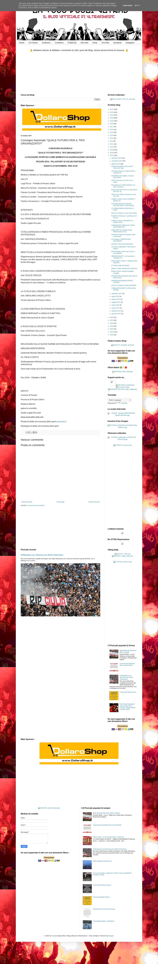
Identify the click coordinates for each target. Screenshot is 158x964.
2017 (112, 127)
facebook (117, 43)
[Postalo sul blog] (29, 432)
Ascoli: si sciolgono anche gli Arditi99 (123, 285)
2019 (112, 121)
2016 (112, 129)
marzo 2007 (116, 308)
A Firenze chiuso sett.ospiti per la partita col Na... (122, 221)
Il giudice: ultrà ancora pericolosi (122, 244)
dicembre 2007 (117, 158)
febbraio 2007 (116, 311)
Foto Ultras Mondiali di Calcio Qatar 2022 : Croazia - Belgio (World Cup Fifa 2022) (127, 706)
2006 (112, 317)
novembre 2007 (117, 161)
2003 (112, 326)
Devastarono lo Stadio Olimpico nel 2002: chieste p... (123, 186)
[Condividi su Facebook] (34, 432)
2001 (112, 332)
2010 (112, 147)
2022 (112, 112)
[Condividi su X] (31, 432)
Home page (60, 502)
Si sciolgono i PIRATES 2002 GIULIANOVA (121, 240)
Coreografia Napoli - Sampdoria (103, 921)
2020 (112, 118)
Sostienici (46, 43)
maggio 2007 (116, 302)
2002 (112, 329)
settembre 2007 (117, 293)
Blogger (111, 936)
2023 (112, 109)
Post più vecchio (94, 502)
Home (21, 43)
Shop (94, 43)
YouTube (105, 43)
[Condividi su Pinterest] (36, 432)
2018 (112, 124)
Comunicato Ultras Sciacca (102, 885)
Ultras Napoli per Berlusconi (102, 861)
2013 (112, 138)
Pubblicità (72, 43)
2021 (112, 115)
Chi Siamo (33, 43)
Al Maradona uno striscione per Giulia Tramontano (42, 555)
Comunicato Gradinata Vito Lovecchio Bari (127, 664)
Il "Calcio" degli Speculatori (120, 265)
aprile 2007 (116, 305)
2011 (112, 144)
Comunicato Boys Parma (128, 692)
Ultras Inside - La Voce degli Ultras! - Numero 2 (108, 837)
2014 (112, 135)
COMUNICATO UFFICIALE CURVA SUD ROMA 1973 (123, 226)
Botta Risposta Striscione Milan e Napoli (128, 651)
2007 (112, 155)
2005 (112, 320)
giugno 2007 (116, 299)
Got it (137, 5)
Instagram (130, 43)
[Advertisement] (79, 73)
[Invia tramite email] (27, 432)
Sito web (84, 43)
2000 (112, 335)
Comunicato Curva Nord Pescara (104, 909)
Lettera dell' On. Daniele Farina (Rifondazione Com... (121, 231)
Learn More (127, 5)
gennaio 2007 (116, 314)
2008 (112, 153)
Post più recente (26, 502)
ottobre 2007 (116, 164)
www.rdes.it (61, 421)
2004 (112, 323)
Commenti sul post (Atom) (36, 505)
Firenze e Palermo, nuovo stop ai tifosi (124, 213)
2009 (112, 150)
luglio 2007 (115, 296)
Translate (124, 403)
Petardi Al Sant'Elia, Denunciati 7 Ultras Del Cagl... (122, 167)
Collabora (59, 43)
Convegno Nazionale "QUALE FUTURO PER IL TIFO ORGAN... (123, 204)
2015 (112, 132)
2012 (112, 141)
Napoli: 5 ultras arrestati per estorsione (124, 268)
